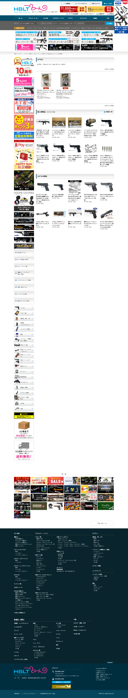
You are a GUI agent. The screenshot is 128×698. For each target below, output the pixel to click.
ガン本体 (46, 18)
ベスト (36, 625)
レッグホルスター (39, 655)
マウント (38, 562)
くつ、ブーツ (36, 643)
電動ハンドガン (19, 546)
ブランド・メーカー (33, 18)
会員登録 (68, 3)
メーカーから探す (22, 294)
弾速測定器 (60, 569)
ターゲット (60, 567)
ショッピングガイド (88, 14)
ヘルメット (18, 645)
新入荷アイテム (22, 252)
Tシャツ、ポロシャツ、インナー (43, 632)
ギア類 (60, 558)
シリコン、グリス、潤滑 (100, 576)
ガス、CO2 (97, 544)
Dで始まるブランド (52, 54)
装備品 (95, 18)
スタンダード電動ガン (21, 540)
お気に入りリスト (96, 3)
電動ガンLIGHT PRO (20, 593)
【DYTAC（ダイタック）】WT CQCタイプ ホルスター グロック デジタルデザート (45, 92)
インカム (16, 652)
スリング (16, 630)
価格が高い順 (56, 64)
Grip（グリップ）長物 (42, 596)
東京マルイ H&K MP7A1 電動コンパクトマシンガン (74, 223)
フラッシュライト (41, 566)
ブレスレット (59, 641)
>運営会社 (17, 693)
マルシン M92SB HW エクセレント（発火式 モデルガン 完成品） (59, 157)
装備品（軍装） (19, 620)
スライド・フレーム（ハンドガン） (67, 542)
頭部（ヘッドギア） (19, 637)
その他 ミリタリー (79, 626)
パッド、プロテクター (39, 646)
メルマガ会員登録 (73, 14)
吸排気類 (60, 555)
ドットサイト (40, 558)
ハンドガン (18, 553)
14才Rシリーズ (18, 587)
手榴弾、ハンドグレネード (21, 623)
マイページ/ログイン (82, 3)
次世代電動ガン (19, 538)
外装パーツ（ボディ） (63, 537)
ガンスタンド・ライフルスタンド (66, 571)
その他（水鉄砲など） (20, 612)
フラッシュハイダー (41, 580)
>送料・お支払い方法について (104, 674)
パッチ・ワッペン (61, 630)
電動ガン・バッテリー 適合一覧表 (24, 273)
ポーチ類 (58, 623)
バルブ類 (60, 557)
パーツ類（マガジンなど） (22, 605)
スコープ (38, 557)
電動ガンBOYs (19, 594)
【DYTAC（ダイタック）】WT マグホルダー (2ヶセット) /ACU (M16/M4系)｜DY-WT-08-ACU (65, 92)
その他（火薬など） (99, 546)
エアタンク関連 (96, 566)
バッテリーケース (98, 553)
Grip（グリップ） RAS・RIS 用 (44, 594)
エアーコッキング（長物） (22, 602)
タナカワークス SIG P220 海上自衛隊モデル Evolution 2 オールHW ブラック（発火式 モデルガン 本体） (43, 198)
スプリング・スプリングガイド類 (67, 560)
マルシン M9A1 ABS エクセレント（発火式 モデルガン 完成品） (75, 157)
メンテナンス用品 (97, 574)
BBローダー (97, 540)
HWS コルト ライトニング (49, 28)
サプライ (70, 18)
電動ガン (16, 537)
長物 (16, 551)
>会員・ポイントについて (103, 678)
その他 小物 (77, 634)
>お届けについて (100, 672)
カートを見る (109, 3)
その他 (38, 551)
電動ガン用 (39, 538)
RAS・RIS (39, 564)
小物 (108, 18)
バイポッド (39, 585)
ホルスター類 (36, 650)
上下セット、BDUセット (41, 627)
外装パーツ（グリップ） (41, 593)
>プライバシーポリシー (29, 693)
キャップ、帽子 (19, 639)
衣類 (34, 623)
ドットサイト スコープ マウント (34, 28)
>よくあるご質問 (100, 679)
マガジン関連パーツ (41, 549)
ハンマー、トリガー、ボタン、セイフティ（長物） (72, 544)
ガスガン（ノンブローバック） (22, 566)
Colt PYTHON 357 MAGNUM (63, 28)
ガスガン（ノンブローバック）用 (45, 544)
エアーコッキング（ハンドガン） (24, 603)
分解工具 (96, 578)
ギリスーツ (37, 634)
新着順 (63, 64)
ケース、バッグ (18, 634)
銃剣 (37, 587)
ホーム (20, 18)
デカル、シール (98, 587)
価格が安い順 (47, 64)
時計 (57, 645)
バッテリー (97, 551)
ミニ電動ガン (18, 600)
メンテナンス (83, 18)
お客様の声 (101, 14)
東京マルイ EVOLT (86, 28)
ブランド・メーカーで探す (25, 54)
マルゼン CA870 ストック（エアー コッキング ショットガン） (58, 223)
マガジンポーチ (61, 625)
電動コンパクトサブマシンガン (23, 544)
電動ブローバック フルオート (23, 598)
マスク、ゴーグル (20, 643)
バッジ (58, 637)
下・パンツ (37, 630)
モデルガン (17, 575)
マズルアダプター (41, 576)
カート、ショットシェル (43, 548)
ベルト (35, 639)
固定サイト (39, 560)
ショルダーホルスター (40, 652)
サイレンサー (40, 578)
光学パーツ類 (38, 555)
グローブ (16, 655)
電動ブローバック (20, 596)
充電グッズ (97, 555)
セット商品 (105, 28)
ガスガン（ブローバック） (21, 558)
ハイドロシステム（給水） (21, 659)
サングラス (18, 641)
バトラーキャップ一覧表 (24, 280)
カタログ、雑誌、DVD (80, 623)
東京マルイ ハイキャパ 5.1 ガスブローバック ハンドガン (90, 223)
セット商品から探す (23, 259)
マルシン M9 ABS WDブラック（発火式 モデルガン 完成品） (107, 132)
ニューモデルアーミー (75, 28)
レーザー (38, 567)
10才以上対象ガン (19, 591)
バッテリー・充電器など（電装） (101, 549)
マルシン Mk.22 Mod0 (97, 28)
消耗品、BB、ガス (97, 537)
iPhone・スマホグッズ (80, 630)
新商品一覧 (109, 111)
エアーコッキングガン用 (43, 540)
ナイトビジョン (40, 569)
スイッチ (96, 558)
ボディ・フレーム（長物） (65, 540)
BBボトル (96, 542)
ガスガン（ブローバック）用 (44, 542)
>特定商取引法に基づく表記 (47, 693)
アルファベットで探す (39, 54)
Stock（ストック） (63, 538)
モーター (96, 560)
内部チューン (60, 551)
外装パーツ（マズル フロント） (43, 575)
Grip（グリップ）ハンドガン (44, 598)
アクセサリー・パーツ (58, 18)
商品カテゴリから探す (24, 301)
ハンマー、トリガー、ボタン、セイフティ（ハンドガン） (73, 546)
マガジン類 (38, 537)
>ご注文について (100, 670)
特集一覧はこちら (22, 287)
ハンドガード (40, 584)
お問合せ (111, 14)
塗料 (93, 583)
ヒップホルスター (39, 654)
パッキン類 (61, 553)
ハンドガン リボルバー (21, 555)
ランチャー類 (17, 584)
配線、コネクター (98, 557)
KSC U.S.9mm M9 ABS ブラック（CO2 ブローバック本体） (107, 196)
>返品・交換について (101, 676)
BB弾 (95, 538)
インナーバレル (62, 562)
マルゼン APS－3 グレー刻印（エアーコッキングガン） (42, 223)
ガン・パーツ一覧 (22, 266)
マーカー (58, 634)
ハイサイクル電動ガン (21, 542)
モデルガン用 (40, 546)
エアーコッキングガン (20, 549)
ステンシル (97, 588)
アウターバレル (40, 582)
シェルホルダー (18, 627)
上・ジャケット (38, 628)
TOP (15, 54)
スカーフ (17, 646)
